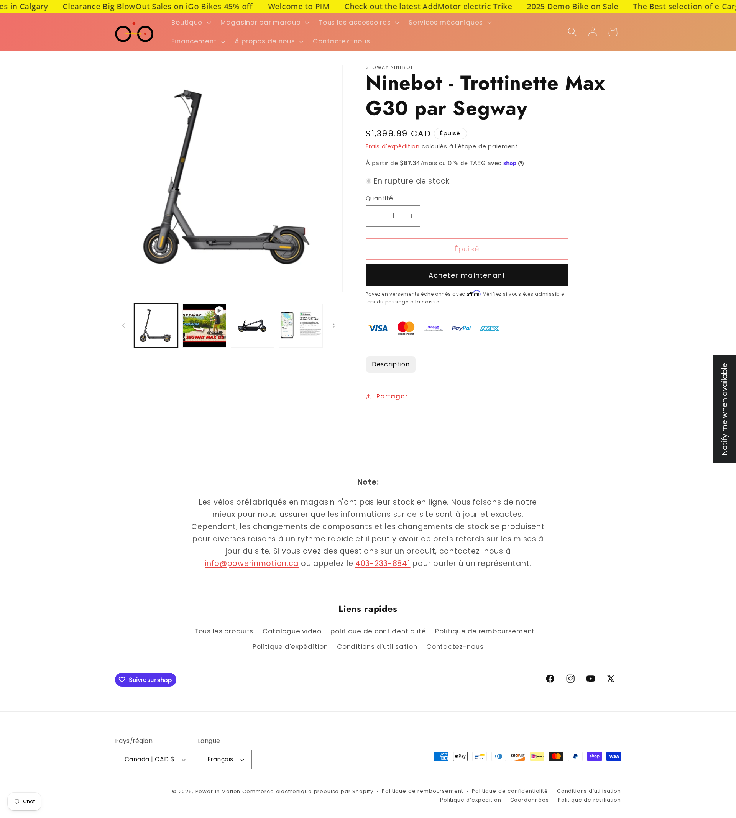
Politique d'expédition (290, 646)
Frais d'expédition (393, 146)
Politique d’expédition (470, 799)
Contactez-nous (454, 646)
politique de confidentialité (378, 631)
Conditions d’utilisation (589, 791)
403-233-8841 (383, 563)
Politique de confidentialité (510, 791)
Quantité (379, 198)
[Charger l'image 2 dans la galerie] (252, 326)
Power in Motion (218, 791)
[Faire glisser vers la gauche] (123, 325)
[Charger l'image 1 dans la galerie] (156, 326)
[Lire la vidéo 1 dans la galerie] (204, 326)
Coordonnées (529, 799)
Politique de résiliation (589, 799)
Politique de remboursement (485, 631)
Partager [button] (391, 396)
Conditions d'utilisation (377, 646)
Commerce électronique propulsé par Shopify (307, 791)
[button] (190, 22)
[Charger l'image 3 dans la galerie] (301, 326)
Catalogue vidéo (292, 631)
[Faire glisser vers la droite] (334, 325)
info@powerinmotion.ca (252, 563)
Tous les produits (223, 631)
